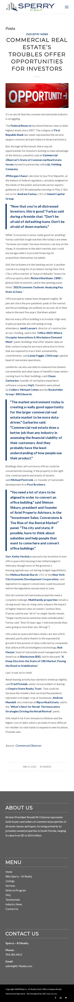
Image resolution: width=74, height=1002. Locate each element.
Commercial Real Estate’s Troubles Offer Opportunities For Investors (37, 54)
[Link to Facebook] (55, 997)
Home (9, 871)
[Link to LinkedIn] (60, 997)
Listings (10, 881)
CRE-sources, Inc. (49, 994)
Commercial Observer (28, 745)
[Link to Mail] (65, 997)
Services (10, 885)
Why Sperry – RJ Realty (19, 876)
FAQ (8, 894)
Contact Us (12, 908)
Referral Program (16, 890)
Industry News (37, 34)
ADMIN (47, 766)
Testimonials (13, 899)
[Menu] (66, 7)
